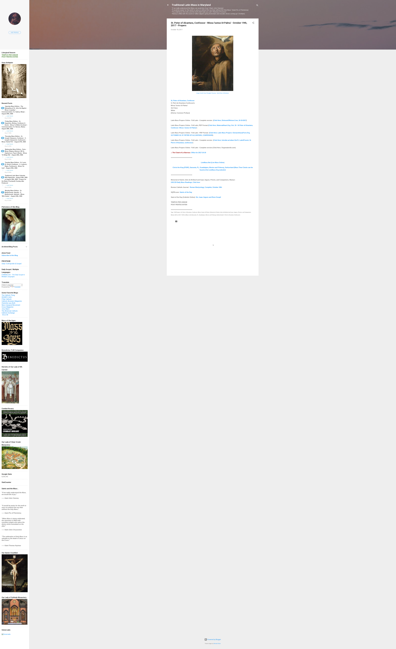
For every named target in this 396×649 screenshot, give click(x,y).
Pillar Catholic (7, 299)
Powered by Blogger (214, 639)
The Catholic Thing (8, 295)
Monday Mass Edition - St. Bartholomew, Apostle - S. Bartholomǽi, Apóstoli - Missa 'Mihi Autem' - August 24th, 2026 (13, 193)
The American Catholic (10, 311)
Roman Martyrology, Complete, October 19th (206, 187)
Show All (5, 315)
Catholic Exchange (8, 313)
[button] (253, 23)
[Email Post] (176, 222)
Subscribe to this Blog (10, 255)
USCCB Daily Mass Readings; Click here (185, 182)
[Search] (257, 5)
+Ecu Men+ (6, 309)
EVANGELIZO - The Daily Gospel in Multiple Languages (13, 276)
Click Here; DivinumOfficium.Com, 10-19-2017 (229, 120)
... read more (9, 116)
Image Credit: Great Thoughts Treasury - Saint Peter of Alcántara (212, 93)
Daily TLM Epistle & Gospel (11, 264)
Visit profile (15, 32)
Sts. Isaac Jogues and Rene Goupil (208, 197)
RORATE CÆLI (7, 297)
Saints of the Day (186, 192)
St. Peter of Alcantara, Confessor (182, 100)
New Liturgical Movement (11, 305)
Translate (17, 287)
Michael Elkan (217, 643)
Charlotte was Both (8, 303)
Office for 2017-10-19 (198, 152)
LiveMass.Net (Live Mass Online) (212, 162)
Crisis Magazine (7, 307)
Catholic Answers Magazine (12, 301)
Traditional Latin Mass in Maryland (191, 5)
